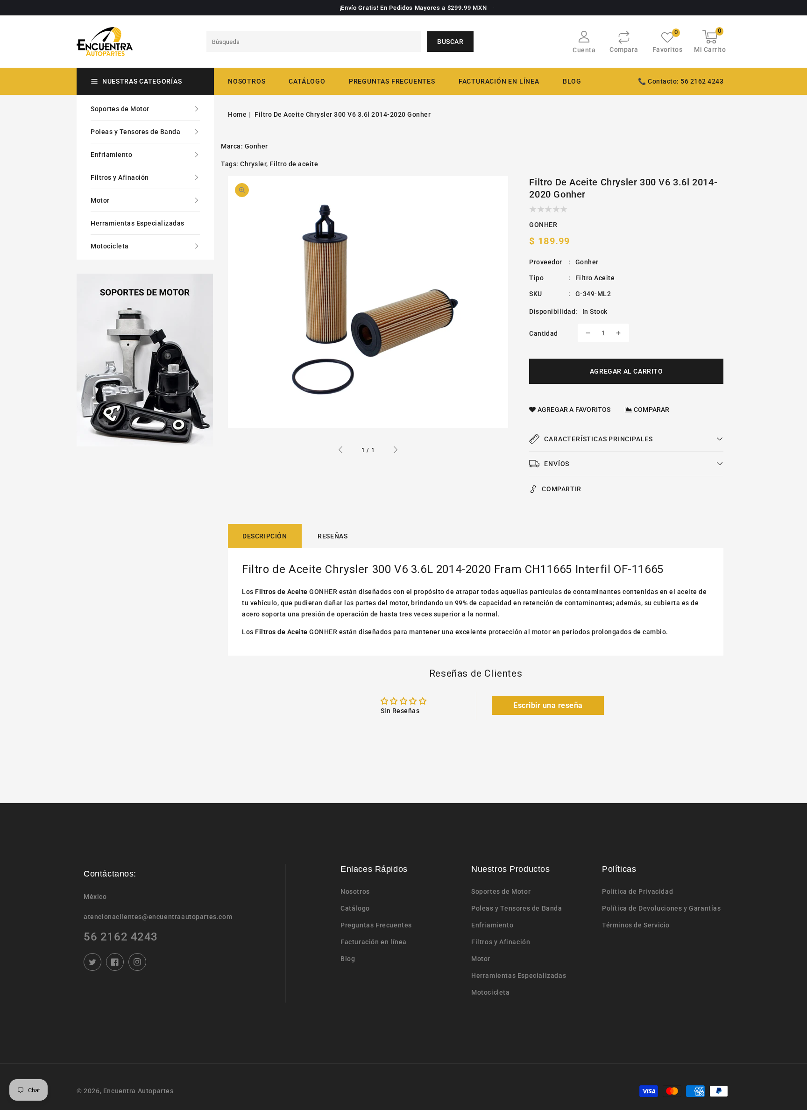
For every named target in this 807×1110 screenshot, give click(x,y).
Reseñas (332, 536)
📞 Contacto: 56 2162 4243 (680, 81)
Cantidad (543, 333)
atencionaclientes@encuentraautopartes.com (158, 916)
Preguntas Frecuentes (376, 925)
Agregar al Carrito (626, 371)
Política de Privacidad (637, 891)
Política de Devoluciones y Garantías (661, 908)
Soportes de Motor (120, 109)
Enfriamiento (111, 154)
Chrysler (253, 164)
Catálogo (307, 81)
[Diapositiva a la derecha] (395, 451)
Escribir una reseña (548, 705)
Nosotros (355, 891)
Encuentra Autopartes (138, 1091)
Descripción (264, 536)
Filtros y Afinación (120, 177)
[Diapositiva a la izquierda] (341, 451)
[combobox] (313, 41)
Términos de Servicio (636, 925)
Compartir (561, 489)
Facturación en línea (373, 942)
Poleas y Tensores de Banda (135, 131)
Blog (347, 958)
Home (237, 114)
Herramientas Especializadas (137, 223)
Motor (100, 200)
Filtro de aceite (293, 164)
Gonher (256, 146)
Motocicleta (110, 246)
